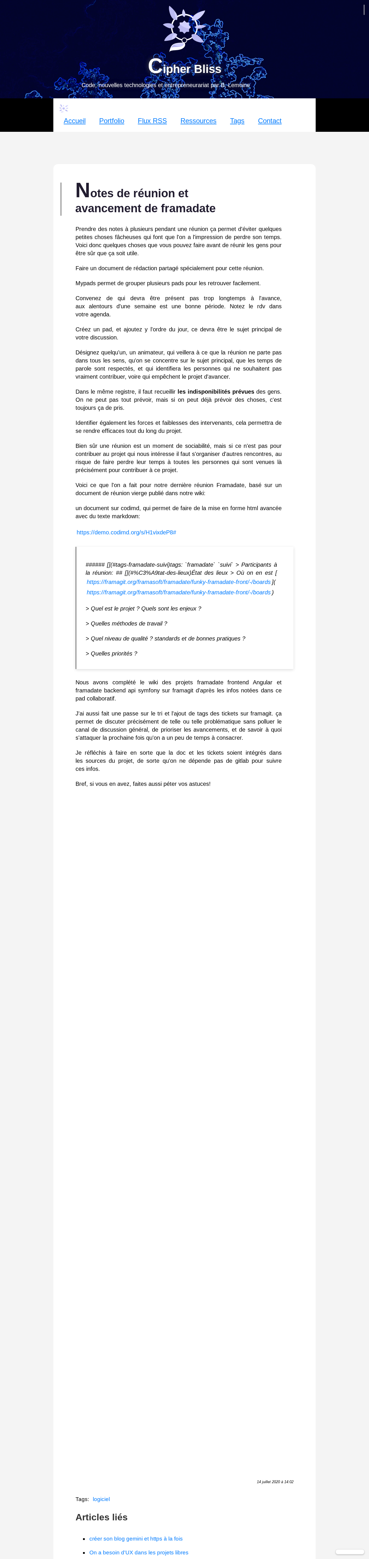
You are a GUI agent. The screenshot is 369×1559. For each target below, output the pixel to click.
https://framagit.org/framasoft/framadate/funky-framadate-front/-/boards (179, 582)
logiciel (101, 1499)
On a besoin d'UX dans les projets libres (139, 1552)
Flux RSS (152, 121)
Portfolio (111, 121)
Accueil (75, 121)
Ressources (198, 121)
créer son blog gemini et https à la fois (136, 1539)
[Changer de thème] (350, 1551)
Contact (270, 121)
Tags (237, 121)
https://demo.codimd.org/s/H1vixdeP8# (126, 532)
